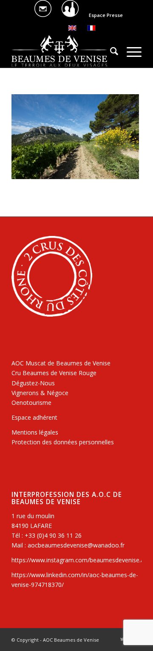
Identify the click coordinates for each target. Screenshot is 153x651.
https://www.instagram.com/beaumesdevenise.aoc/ (82, 560)
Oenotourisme (31, 402)
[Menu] (130, 51)
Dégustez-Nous (33, 383)
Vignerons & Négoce (39, 393)
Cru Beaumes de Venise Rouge (53, 373)
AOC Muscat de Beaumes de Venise (60, 363)
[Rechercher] (110, 51)
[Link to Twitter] (122, 639)
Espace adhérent (34, 417)
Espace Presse (106, 15)
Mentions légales (34, 432)
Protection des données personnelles (62, 442)
